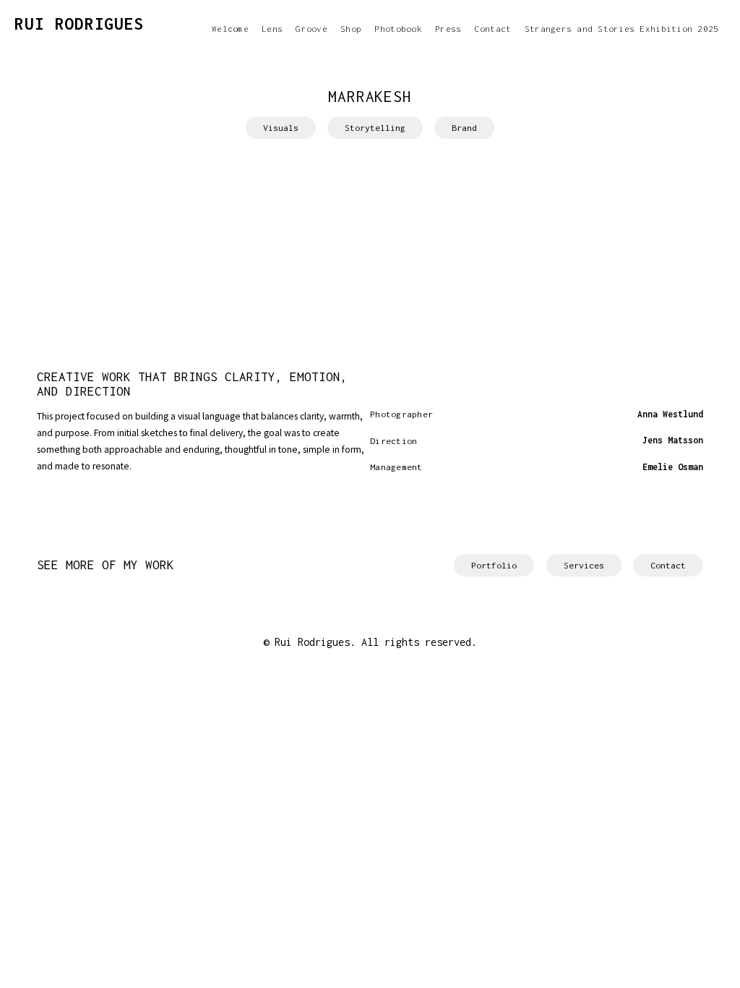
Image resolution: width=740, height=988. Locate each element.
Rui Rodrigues (79, 23)
